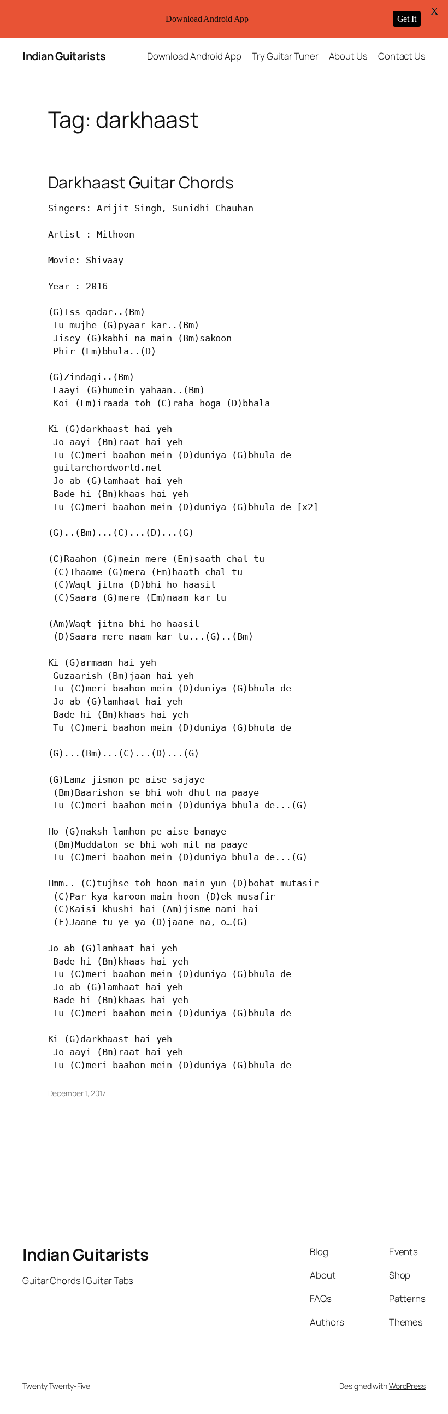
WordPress (407, 1386)
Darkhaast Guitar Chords (141, 182)
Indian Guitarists (64, 56)
